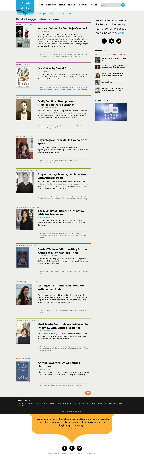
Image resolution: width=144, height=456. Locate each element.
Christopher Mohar (64, 197)
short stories (56, 56)
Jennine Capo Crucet (55, 235)
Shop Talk (82, 5)
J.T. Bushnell (44, 71)
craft (74, 54)
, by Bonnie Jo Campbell (62, 28)
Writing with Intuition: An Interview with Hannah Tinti (61, 287)
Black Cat (61, 233)
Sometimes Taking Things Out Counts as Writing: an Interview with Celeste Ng (114, 67)
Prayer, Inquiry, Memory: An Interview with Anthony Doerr (62, 175)
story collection (65, 56)
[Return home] (25, 8)
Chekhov (60, 126)
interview (51, 199)
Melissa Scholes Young (48, 217)
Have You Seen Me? (80, 160)
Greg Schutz (44, 31)
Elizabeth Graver (54, 160)
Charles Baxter (53, 126)
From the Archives (81, 54)
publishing (81, 310)
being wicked (91, 454)
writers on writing (82, 199)
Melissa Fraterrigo (65, 347)
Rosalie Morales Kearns (48, 255)
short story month (69, 385)
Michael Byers (45, 369)
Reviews (71, 5)
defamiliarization (82, 126)
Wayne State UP (75, 56)
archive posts (55, 54)
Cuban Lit (67, 233)
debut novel (54, 310)
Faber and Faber (76, 87)
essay (61, 160)
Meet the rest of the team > (72, 411)
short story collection (80, 89)
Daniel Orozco (53, 87)
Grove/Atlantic (44, 235)
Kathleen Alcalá (53, 271)
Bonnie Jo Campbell (66, 54)
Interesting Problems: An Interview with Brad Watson (113, 82)
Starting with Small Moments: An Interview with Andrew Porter (112, 89)
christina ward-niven (70, 126)
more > (122, 33)
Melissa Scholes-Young (68, 235)
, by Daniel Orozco (55, 68)
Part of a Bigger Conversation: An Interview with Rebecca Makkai (113, 74)
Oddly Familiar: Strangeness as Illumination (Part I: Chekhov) (57, 102)
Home (40, 5)
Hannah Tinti (73, 310)
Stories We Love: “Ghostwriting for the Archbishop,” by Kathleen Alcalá (62, 250)
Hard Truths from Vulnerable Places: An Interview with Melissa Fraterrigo (63, 326)
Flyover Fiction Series (46, 347)
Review (50, 56)
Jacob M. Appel (44, 162)
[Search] (123, 5)
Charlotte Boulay (46, 292)
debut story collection (64, 87)
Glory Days (56, 347)
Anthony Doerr (44, 197)
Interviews (51, 5)
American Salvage (45, 54)
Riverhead (52, 385)
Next (88, 393)
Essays (62, 5)
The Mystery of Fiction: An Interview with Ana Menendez (61, 212)
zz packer (78, 385)
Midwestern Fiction (45, 349)
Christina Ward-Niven (48, 107)
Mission (94, 5)
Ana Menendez (44, 233)
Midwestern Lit (56, 349)
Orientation (56, 89)
